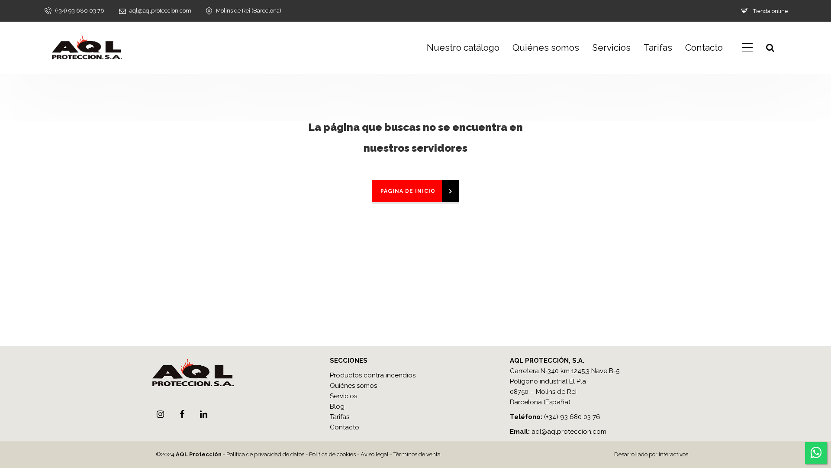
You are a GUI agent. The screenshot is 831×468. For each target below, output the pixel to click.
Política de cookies (332, 454)
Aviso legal (375, 454)
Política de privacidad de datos (265, 454)
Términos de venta (417, 454)
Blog (337, 406)
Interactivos (673, 454)
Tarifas (658, 47)
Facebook (181, 414)
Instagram (160, 414)
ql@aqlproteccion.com (570, 432)
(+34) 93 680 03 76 (572, 417)
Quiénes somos (545, 47)
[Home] (86, 47)
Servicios (611, 47)
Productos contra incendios (373, 375)
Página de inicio (407, 191)
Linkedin (203, 414)
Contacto (704, 47)
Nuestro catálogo (463, 47)
